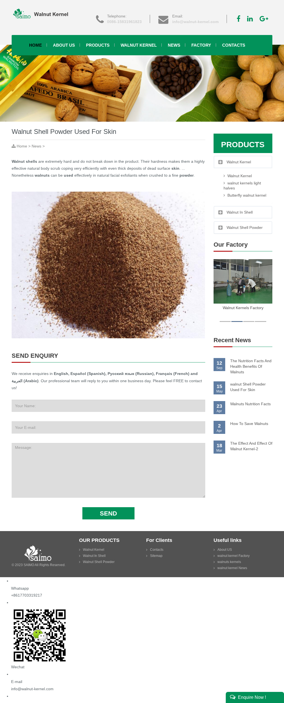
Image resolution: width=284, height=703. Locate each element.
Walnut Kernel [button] (239, 162)
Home (35, 45)
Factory (201, 45)
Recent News (232, 340)
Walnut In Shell (94, 556)
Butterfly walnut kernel (246, 195)
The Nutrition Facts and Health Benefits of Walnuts (251, 366)
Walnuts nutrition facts (250, 404)
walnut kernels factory (243, 308)
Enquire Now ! (251, 697)
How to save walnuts (249, 423)
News (174, 45)
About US (224, 550)
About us (64, 45)
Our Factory (231, 244)
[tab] (243, 162)
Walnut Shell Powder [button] (245, 227)
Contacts (233, 45)
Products (98, 45)
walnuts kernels (229, 562)
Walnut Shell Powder (99, 562)
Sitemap (156, 556)
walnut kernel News (232, 568)
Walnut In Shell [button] (240, 212)
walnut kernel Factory (233, 556)
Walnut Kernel (139, 45)
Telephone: (124, 19)
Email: (195, 19)
